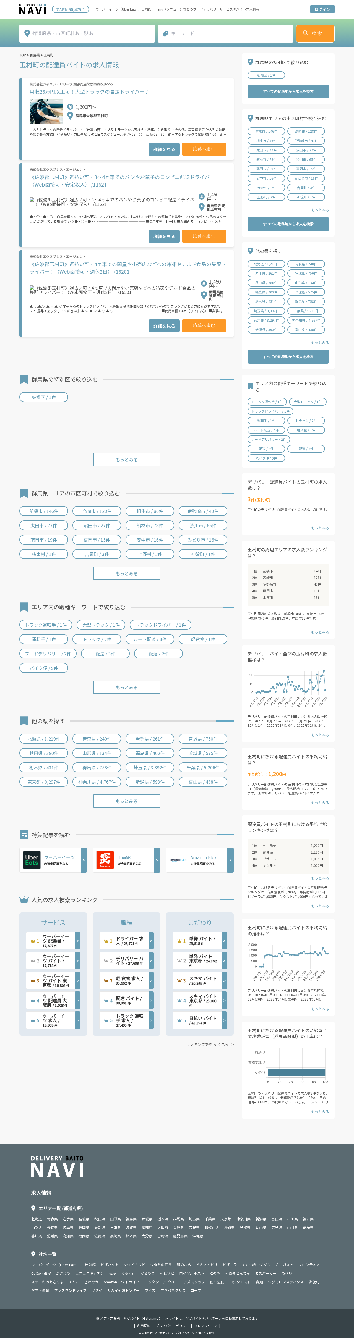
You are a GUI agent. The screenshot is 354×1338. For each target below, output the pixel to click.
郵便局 (268, 852)
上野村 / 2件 (150, 554)
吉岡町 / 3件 (97, 554)
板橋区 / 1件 (44, 397)
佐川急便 (269, 845)
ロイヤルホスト (191, 1273)
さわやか (91, 1281)
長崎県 (115, 1236)
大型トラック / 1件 (101, 625)
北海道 (36, 1218)
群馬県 (35, 55)
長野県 (52, 1227)
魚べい (287, 1273)
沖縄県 (197, 1236)
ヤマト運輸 (40, 1290)
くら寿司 (128, 1273)
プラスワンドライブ (70, 1290)
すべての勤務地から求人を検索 (288, 91)
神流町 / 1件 (203, 554)
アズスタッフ (194, 1281)
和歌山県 (212, 1227)
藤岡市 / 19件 (43, 539)
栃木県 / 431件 (43, 767)
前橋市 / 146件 (43, 511)
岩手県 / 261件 (150, 738)
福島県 (131, 1218)
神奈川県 (243, 1218)
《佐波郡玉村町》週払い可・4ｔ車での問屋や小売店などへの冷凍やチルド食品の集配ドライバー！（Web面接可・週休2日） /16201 (128, 267)
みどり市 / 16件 (203, 539)
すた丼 (74, 1281)
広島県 (276, 1227)
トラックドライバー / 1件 (160, 625)
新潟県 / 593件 (150, 782)
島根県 (245, 1227)
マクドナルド (134, 1264)
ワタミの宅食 (161, 1264)
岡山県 (261, 1227)
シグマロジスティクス (286, 1281)
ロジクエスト (240, 1281)
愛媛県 (52, 1236)
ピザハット (110, 1264)
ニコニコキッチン (89, 1273)
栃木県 (162, 1218)
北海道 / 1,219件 (43, 738)
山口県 (292, 1227)
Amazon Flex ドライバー (123, 1281)
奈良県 (194, 1227)
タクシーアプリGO (163, 1281)
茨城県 (147, 1218)
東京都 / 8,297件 (43, 782)
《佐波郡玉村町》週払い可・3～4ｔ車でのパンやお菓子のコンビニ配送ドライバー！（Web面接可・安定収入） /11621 (125, 180)
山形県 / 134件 (96, 753)
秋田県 (99, 1218)
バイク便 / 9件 (44, 668)
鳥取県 (229, 1227)
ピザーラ (269, 858)
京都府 (147, 1227)
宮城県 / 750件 (203, 738)
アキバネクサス (173, 1290)
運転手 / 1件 (44, 639)
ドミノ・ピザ (207, 1264)
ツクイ (97, 1290)
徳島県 (308, 1227)
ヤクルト (269, 865)
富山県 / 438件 (203, 782)
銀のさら (184, 1264)
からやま (147, 1273)
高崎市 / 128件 (96, 511)
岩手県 (68, 1218)
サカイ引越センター (123, 1290)
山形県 (115, 1218)
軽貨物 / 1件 (203, 639)
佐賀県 (99, 1236)
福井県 (308, 1218)
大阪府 (162, 1227)
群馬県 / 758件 (96, 767)
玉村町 (49, 55)
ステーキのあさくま (47, 1281)
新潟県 (261, 1218)
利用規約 (143, 1325)
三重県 (115, 1227)
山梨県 (36, 1227)
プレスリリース (205, 1325)
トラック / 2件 (97, 639)
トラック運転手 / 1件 (46, 625)
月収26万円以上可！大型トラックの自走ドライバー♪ (90, 91)
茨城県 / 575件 (203, 753)
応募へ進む (204, 148)
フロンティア (309, 1264)
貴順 (259, 1281)
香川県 (36, 1236)
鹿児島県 (180, 1236)
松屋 (112, 1273)
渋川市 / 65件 (203, 525)
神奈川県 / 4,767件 (97, 782)
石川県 (292, 1218)
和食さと (167, 1273)
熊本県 (131, 1236)
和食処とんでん (237, 1273)
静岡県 (84, 1227)
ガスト (288, 1264)
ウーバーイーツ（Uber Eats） (55, 1264)
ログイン (322, 9)
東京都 (225, 1218)
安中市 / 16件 (150, 539)
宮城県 (84, 1218)
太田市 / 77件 (43, 525)
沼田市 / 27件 (97, 525)
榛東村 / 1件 (44, 554)
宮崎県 (162, 1236)
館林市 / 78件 (150, 525)
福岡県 (84, 1236)
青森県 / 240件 (96, 738)
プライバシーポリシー (172, 1325)
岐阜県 (68, 1227)
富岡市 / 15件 (97, 539)
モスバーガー (266, 1273)
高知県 (68, 1236)
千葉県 (210, 1218)
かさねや (63, 1273)
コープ (196, 1290)
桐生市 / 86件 (150, 511)
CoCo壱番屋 (41, 1273)
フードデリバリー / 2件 (48, 653)
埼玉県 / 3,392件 (150, 767)
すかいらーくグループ (260, 1264)
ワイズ (150, 1290)
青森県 (52, 1218)
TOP (22, 55)
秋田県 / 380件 (43, 753)
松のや (214, 1273)
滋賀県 (131, 1227)
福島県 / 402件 (150, 753)
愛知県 (99, 1227)
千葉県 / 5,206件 (203, 767)
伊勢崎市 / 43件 (203, 511)
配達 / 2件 (158, 653)
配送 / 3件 (105, 653)
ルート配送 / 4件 (150, 639)
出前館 (90, 1264)
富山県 (276, 1218)
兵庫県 (178, 1227)
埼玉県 (194, 1218)
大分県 (147, 1236)
